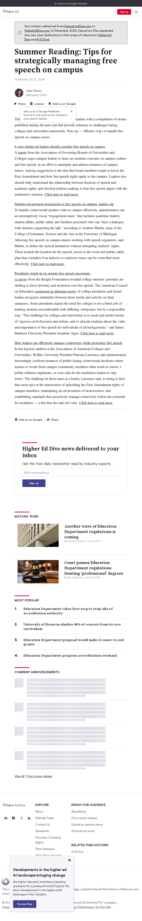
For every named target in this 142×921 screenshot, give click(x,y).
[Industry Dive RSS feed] (29, 818)
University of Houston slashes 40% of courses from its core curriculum (72, 626)
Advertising (78, 811)
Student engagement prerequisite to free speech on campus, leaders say (64, 204)
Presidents (22, 273)
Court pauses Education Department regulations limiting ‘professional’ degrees (93, 568)
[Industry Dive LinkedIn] (6, 818)
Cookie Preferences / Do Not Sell (89, 907)
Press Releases (45, 849)
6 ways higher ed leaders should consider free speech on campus (60, 146)
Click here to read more (97, 333)
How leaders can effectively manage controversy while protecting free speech (68, 342)
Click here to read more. (62, 194)
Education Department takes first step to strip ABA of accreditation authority (68, 611)
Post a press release (39, 776)
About (39, 811)
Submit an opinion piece (87, 824)
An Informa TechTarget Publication (71, 3)
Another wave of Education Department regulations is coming (90, 531)
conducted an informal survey (55, 291)
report (22, 152)
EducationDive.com (78, 26)
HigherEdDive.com (37, 30)
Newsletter (42, 831)
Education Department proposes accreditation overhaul (70, 655)
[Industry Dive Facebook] (13, 818)
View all (19, 776)
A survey (21, 279)
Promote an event (83, 831)
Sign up (124, 11)
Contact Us (42, 824)
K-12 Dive (43, 39)
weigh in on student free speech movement (60, 273)
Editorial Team (44, 818)
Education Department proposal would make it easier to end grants (73, 642)
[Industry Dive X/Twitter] (21, 818)
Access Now (24, 903)
